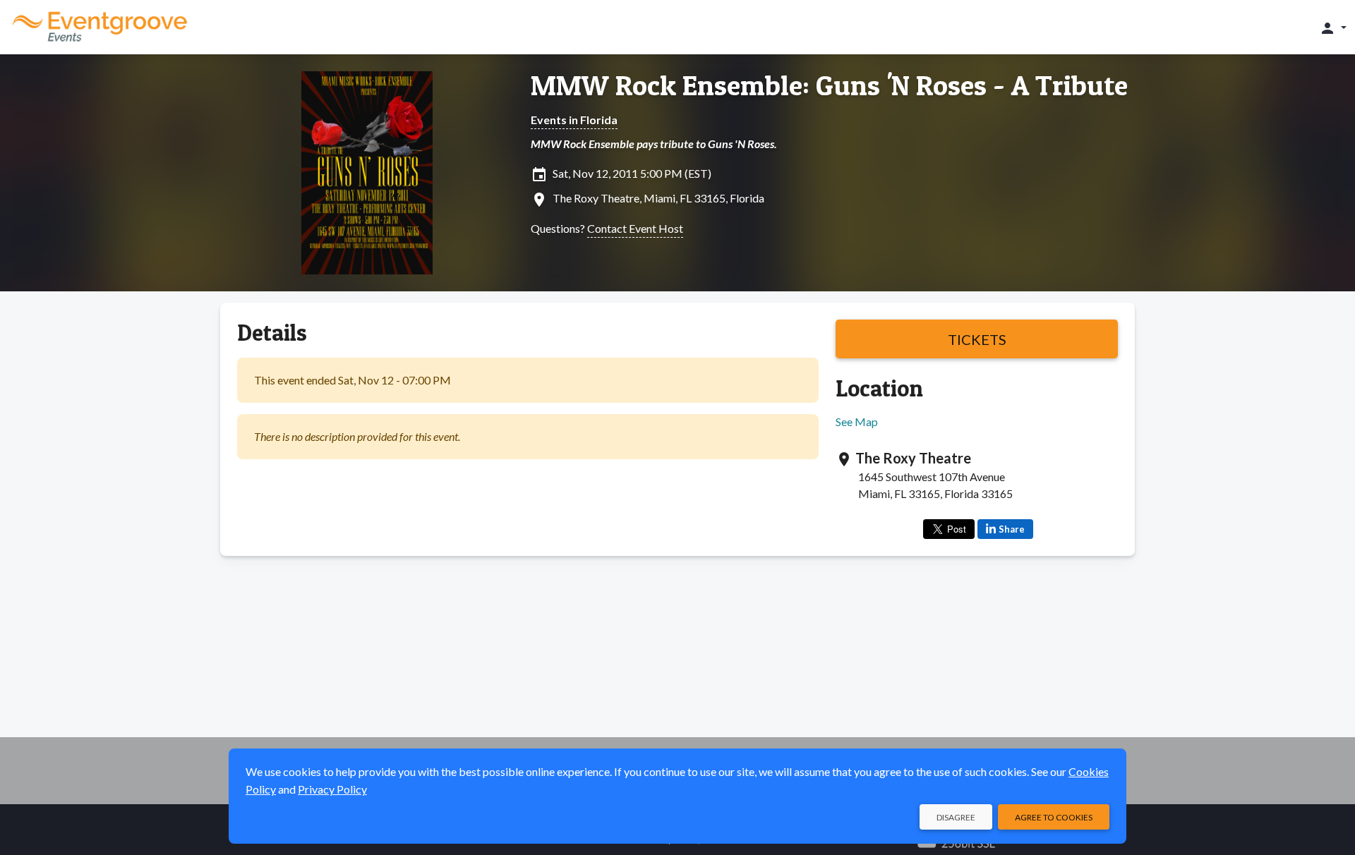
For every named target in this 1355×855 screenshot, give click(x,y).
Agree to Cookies (1053, 817)
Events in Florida (574, 119)
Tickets (977, 339)
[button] (1333, 27)
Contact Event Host (635, 228)
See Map (857, 421)
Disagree (956, 817)
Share (1012, 529)
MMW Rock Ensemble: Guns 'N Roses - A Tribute (829, 85)
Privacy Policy (332, 789)
